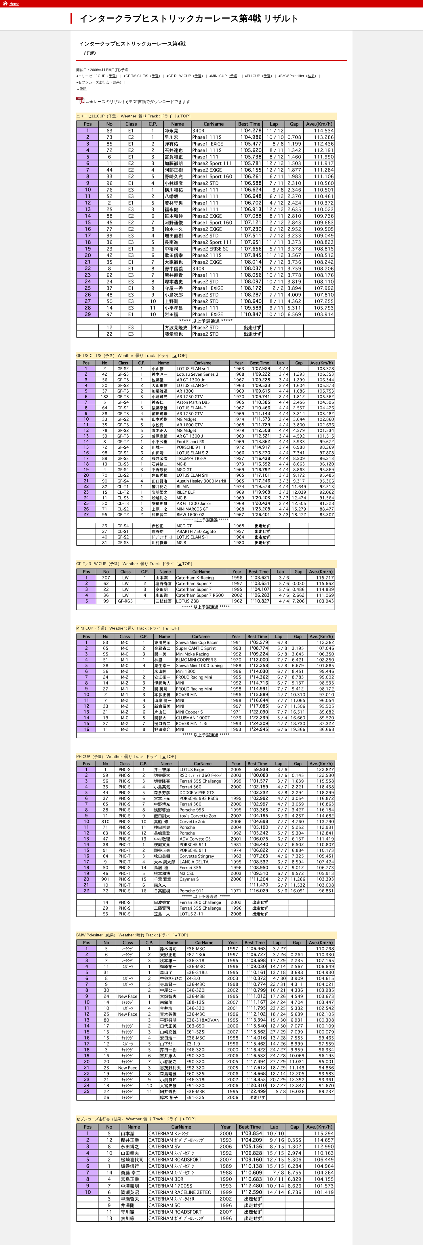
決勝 (83, 89)
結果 (311, 76)
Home (14, 4)
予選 (112, 76)
